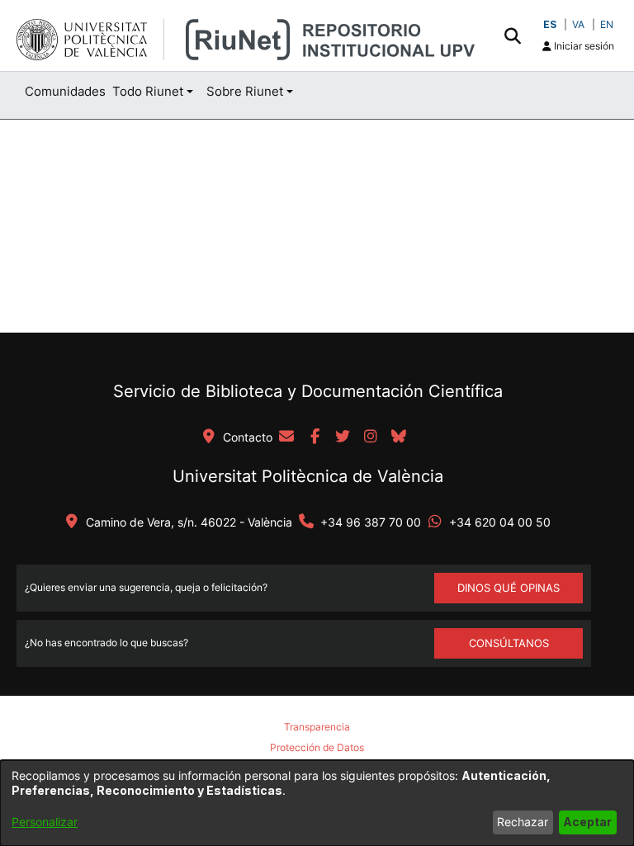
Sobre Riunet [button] (244, 91)
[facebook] (314, 437)
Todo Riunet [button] (147, 91)
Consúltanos (509, 643)
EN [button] (606, 24)
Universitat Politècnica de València (308, 476)
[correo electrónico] (286, 437)
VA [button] (578, 24)
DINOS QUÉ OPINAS (508, 587)
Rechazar (522, 822)
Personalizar (45, 822)
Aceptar (587, 822)
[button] (512, 35)
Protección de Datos (317, 747)
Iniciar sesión (582, 46)
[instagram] (371, 437)
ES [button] (549, 24)
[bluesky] (399, 437)
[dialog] (317, 803)
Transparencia (317, 727)
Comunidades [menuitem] (65, 91)
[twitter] (343, 437)
